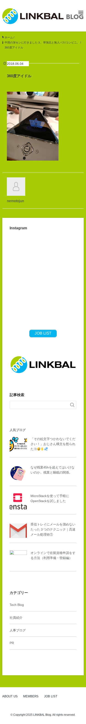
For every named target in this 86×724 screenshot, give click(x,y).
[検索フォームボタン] (72, 405)
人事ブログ (18, 630)
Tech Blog (17, 605)
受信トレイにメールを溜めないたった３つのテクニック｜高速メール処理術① (53, 529)
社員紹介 (16, 617)
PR (12, 643)
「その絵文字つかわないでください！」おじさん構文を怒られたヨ (53, 444)
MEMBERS (31, 696)
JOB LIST (50, 696)
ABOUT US (10, 696)
